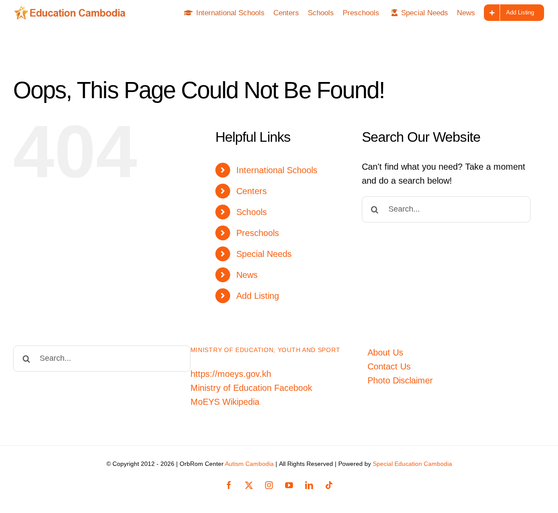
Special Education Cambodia (412, 463)
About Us (385, 352)
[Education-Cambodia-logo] (72, 10)
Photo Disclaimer (400, 380)
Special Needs (264, 254)
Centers (251, 191)
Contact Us (389, 366)
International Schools (276, 170)
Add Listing (257, 296)
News (247, 275)
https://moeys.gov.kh (231, 374)
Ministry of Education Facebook (251, 388)
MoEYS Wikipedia (225, 402)
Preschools (257, 233)
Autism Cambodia (249, 463)
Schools (251, 212)
